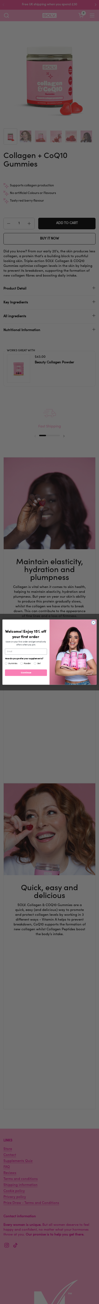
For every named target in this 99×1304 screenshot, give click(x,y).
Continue (26, 672)
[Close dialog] (93, 622)
